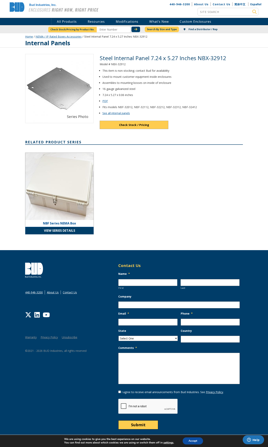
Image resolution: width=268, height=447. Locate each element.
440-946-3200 (180, 4)
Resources (96, 21)
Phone (187, 313)
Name (124, 274)
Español (255, 4)
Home (29, 36)
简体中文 (239, 4)
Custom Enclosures (195, 21)
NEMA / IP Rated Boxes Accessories (59, 36)
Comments (127, 348)
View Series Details (59, 230)
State (122, 331)
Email (123, 313)
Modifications (127, 21)
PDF (105, 101)
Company (124, 296)
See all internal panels (116, 113)
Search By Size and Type (162, 29)
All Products (67, 21)
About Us (201, 4)
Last (183, 287)
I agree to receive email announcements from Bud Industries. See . (173, 392)
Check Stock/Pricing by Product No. (72, 29)
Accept (193, 441)
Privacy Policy (49, 337)
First (121, 287)
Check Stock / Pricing (134, 125)
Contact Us (221, 4)
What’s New (159, 21)
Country (186, 331)
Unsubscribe (69, 337)
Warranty (31, 337)
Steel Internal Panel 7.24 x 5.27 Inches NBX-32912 (163, 58)
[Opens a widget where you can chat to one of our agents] (253, 440)
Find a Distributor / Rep (203, 29)
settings (168, 442)
